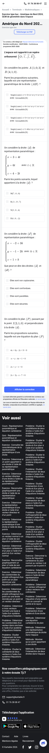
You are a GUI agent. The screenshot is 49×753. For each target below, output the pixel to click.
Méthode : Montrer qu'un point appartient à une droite (36, 642)
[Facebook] (23, 747)
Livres (25, 736)
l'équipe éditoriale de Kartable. (33, 42)
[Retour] (4, 3)
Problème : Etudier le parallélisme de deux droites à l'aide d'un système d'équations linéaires (35, 431)
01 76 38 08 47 (35, 4)
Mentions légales (10, 741)
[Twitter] (30, 747)
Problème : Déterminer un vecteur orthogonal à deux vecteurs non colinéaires (36, 588)
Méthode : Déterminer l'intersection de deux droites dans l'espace (35, 651)
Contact (5, 736)
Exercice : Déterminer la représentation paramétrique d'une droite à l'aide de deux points (12, 524)
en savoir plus (40, 399)
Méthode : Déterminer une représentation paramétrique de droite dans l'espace (36, 631)
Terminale (17, 9)
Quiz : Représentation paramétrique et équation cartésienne (12, 438)
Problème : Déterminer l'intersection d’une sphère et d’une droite (36, 611)
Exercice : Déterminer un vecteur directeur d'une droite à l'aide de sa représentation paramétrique (12, 479)
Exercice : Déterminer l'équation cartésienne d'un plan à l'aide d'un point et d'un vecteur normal (12, 551)
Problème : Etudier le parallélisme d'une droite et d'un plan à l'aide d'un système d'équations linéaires (35, 445)
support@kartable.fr (15, 697)
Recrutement (28, 741)
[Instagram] (36, 747)
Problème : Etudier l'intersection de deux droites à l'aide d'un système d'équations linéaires (35, 474)
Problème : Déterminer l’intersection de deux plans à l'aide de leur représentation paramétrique (36, 575)
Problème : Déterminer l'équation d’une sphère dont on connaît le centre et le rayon (36, 600)
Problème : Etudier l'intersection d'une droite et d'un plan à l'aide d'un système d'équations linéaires (35, 488)
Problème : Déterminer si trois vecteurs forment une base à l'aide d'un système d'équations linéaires (12, 611)
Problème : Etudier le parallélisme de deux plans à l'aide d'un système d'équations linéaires (35, 460)
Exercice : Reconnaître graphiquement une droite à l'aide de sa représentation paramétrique (12, 493)
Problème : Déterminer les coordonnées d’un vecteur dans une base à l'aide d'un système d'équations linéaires (12, 625)
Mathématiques (32, 9)
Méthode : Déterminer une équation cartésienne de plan (35, 620)
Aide (16, 736)
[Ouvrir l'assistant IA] (43, 743)
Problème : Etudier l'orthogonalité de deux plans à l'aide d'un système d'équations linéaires (36, 546)
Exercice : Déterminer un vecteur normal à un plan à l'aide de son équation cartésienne (12, 538)
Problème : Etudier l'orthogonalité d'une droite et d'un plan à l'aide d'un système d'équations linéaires (35, 532)
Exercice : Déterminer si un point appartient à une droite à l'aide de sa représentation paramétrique (12, 464)
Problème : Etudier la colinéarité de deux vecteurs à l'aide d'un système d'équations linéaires (11, 654)
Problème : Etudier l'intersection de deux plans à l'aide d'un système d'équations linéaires (35, 503)
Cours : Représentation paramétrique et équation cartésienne (12, 428)
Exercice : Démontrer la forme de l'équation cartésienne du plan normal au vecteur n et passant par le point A (36, 561)
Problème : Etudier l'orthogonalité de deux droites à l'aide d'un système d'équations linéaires (36, 517)
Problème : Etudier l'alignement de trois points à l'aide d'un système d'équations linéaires (11, 640)
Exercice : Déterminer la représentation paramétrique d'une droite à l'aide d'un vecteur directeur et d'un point (11, 508)
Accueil (5, 9)
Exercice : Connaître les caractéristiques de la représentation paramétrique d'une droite (12, 450)
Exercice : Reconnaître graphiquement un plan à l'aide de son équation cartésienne (12, 564)
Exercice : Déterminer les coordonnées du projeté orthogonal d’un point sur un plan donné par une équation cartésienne (12, 578)
